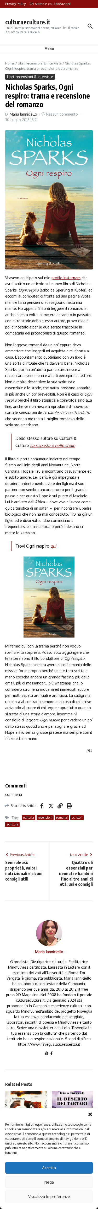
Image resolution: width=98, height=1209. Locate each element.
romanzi (62, 817)
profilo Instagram (65, 278)
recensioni (45, 817)
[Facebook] (51, 1053)
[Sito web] (46, 1053)
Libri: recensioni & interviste (40, 63)
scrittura (12, 824)
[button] (90, 1114)
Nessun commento (62, 114)
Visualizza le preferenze (49, 1196)
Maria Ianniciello (23, 114)
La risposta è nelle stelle (52, 445)
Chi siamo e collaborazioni (50, 4)
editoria (28, 817)
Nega (49, 1182)
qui (53, 546)
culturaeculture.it (27, 22)
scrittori (77, 817)
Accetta (49, 1167)
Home (10, 63)
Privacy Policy (15, 4)
